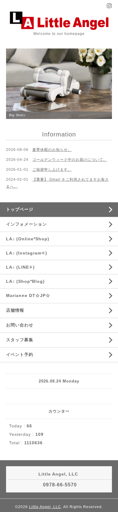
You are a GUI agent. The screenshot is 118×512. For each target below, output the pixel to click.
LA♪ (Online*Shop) (27, 238)
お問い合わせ (19, 325)
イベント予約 (19, 354)
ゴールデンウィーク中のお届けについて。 (69, 160)
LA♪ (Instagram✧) (26, 253)
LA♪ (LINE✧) (20, 267)
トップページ (19, 209)
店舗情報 (15, 310)
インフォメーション (26, 224)
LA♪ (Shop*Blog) (25, 281)
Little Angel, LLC (45, 507)
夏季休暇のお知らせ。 (52, 150)
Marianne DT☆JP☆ (28, 295)
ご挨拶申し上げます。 (52, 169)
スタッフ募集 (19, 339)
